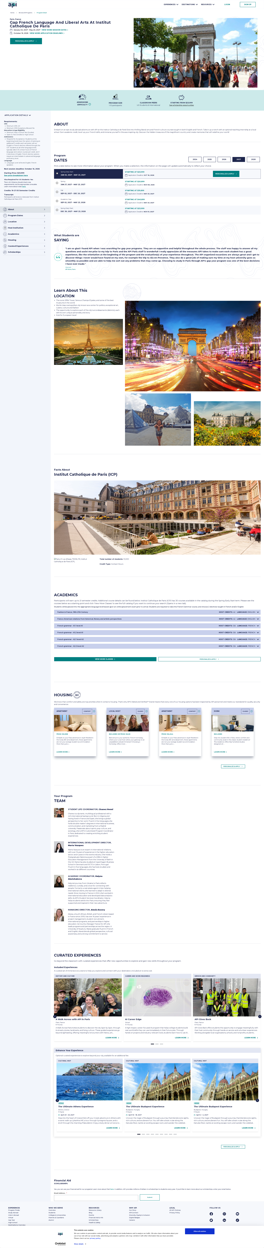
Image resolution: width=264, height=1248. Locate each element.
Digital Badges (134, 1218)
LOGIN (227, 4)
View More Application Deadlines (46, 33)
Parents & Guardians (56, 1218)
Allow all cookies (200, 1231)
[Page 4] (152, 1134)
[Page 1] (138, 1134)
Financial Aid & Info (96, 1218)
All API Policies (175, 1210)
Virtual (10, 1218)
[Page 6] (161, 1134)
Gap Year (11, 1220)
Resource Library (95, 1210)
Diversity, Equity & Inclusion (139, 1215)
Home (12, 12)
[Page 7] (166, 1134)
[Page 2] (143, 1134)
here (112, 1189)
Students (52, 1213)
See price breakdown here (16, 175)
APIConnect (133, 1213)
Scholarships (93, 1220)
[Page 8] (170, 1134)
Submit (149, 1197)
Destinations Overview (16, 1225)
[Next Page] (260, 1016)
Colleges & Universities (57, 1215)
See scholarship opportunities (181, 105)
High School (12, 1222)
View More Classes (104, 659)
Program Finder (14, 1210)
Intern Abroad (13, 1215)
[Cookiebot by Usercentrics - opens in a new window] (60, 1244)
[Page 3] (148, 1134)
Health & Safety (94, 1222)
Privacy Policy (174, 1213)
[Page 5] (157, 1134)
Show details (78, 1244)
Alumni (51, 1220)
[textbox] (88, 307)
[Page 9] (175, 1134)
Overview (52, 1210)
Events (91, 1215)
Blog (90, 1213)
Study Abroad (13, 1213)
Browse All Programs (25, 12)
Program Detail (42, 12)
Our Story (132, 1210)
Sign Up (247, 4)
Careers (132, 1220)
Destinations (188, 4)
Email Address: (60, 1193)
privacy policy (95, 1238)
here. (24, 186)
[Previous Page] (55, 1016)
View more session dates (54, 30)
